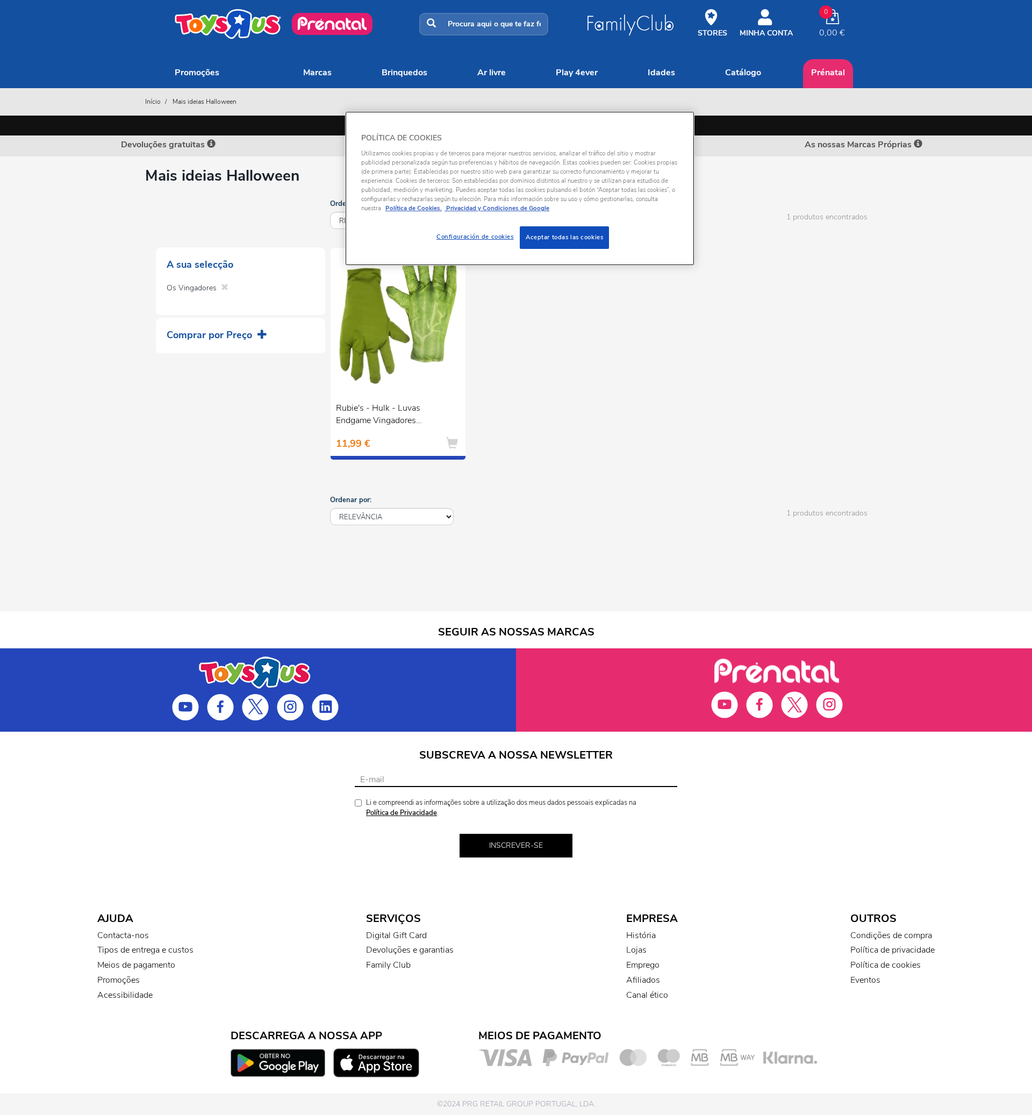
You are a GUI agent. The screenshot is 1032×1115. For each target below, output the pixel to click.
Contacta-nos (123, 935)
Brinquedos (404, 72)
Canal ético (647, 995)
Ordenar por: (350, 500)
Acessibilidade (125, 995)
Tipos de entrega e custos (145, 950)
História (641, 935)
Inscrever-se (516, 845)
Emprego (643, 965)
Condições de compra (891, 935)
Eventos (865, 980)
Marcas (317, 72)
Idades (661, 72)
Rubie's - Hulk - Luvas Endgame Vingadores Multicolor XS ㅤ (378, 415)
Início (153, 101)
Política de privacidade (892, 950)
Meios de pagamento (136, 965)
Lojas (636, 950)
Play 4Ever (577, 72)
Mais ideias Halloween (204, 101)
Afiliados (643, 980)
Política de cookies (885, 965)
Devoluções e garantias (410, 950)
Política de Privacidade (401, 813)
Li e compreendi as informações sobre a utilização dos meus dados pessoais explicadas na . (501, 808)
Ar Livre (491, 72)
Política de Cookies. (413, 208)
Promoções (197, 72)
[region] (519, 188)
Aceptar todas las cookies (564, 237)
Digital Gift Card (396, 935)
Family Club (388, 965)
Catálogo (743, 72)
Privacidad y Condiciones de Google (497, 208)
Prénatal (828, 72)
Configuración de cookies (475, 236)
